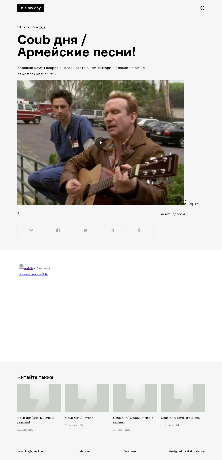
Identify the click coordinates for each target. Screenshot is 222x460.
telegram (84, 451)
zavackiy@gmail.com (31, 451)
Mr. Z (42, 27)
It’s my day (31, 8)
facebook (129, 451)
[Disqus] (85, 305)
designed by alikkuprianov (187, 451)
